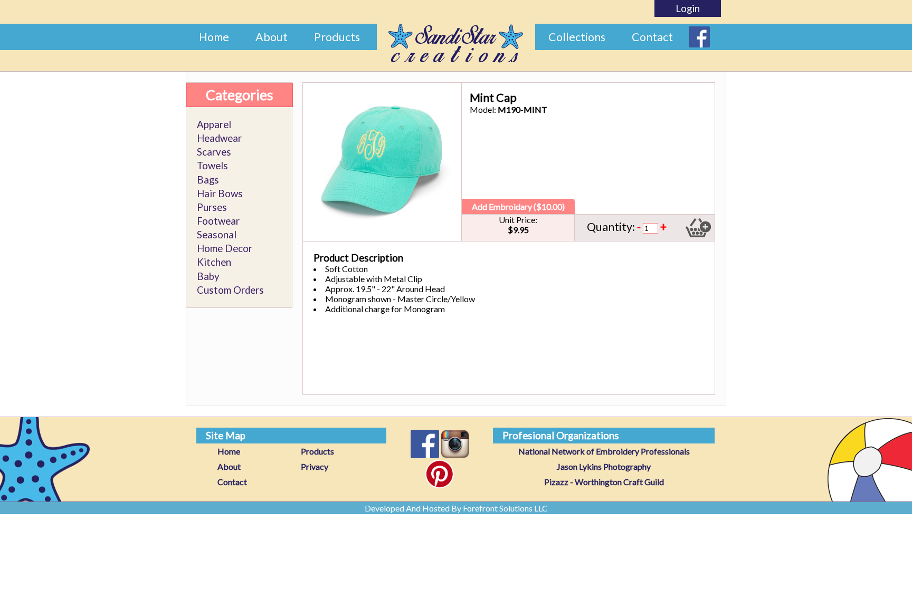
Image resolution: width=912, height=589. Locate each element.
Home (214, 37)
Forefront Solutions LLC (505, 508)
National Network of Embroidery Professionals (604, 451)
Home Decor (224, 248)
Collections (576, 37)
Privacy (314, 466)
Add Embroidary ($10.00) (518, 206)
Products (337, 37)
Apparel (214, 124)
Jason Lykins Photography (604, 466)
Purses (212, 207)
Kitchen (214, 262)
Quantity (609, 227)
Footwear (218, 221)
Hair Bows (220, 193)
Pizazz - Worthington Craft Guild (604, 482)
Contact (652, 37)
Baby (208, 276)
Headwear (219, 138)
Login (688, 8)
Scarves (214, 152)
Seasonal (216, 234)
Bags (208, 180)
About (271, 37)
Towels (212, 165)
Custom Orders (230, 290)
